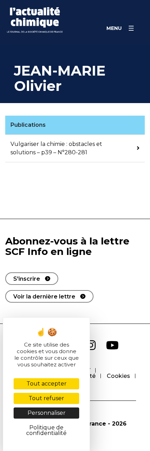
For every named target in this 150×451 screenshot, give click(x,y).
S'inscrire (26, 278)
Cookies (118, 376)
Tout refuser (46, 398)
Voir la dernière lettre (44, 296)
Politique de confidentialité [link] (46, 430)
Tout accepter (47, 383)
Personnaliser (47, 413)
